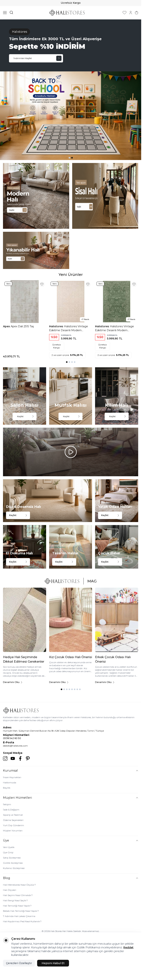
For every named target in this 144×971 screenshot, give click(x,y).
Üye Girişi (8, 852)
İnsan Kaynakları (12, 777)
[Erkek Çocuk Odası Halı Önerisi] (116, 620)
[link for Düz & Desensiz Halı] (47, 500)
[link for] (36, 196)
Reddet (128, 947)
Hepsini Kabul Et (53, 963)
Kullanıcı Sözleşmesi (14, 868)
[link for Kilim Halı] (116, 395)
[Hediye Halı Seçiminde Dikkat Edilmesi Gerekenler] (24, 620)
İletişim (7, 804)
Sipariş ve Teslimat (13, 814)
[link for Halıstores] (70, 89)
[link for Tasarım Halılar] (70, 546)
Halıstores (56, 326)
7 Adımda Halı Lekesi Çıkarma (19, 916)
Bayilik (6, 787)
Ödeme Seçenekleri (13, 820)
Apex (7, 326)
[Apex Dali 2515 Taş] (24, 301)
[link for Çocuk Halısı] (116, 546)
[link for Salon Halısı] (24, 395)
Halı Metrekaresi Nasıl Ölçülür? (19, 884)
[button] (69, 158)
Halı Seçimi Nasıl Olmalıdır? (18, 895)
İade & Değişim (11, 809)
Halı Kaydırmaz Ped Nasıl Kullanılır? (22, 921)
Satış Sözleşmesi (12, 857)
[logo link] (67, 12)
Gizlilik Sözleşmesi (13, 862)
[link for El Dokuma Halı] (24, 546)
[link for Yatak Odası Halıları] (116, 500)
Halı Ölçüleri (9, 890)
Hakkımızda (9, 782)
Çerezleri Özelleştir (19, 963)
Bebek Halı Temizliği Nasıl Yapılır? (21, 911)
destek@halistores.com (15, 745)
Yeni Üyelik (8, 847)
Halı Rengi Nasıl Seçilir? (15, 900)
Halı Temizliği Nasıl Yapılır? (17, 905)
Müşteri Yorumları (12, 830)
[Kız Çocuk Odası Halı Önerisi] (70, 620)
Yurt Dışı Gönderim (13, 825)
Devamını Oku (11, 682)
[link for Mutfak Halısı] (70, 395)
